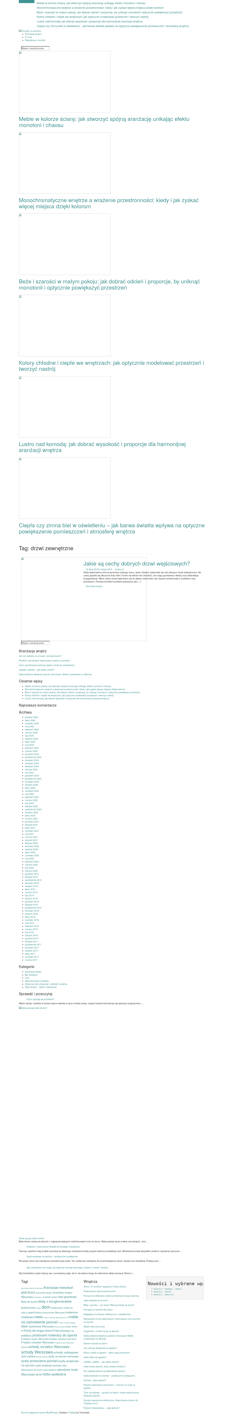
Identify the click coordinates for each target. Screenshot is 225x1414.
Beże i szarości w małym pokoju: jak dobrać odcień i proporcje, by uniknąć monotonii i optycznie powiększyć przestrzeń (109, 12)
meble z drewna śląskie (67, 1323)
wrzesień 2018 (32, 910)
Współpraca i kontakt (35, 40)
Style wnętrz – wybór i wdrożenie (41, 987)
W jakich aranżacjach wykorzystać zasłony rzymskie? (44, 660)
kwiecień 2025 (32, 747)
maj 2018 (29, 922)
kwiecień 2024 (32, 766)
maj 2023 (29, 793)
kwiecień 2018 (32, 926)
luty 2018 (29, 932)
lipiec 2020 (30, 852)
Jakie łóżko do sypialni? (95, 1357)
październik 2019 (33, 879)
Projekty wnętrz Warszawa (64, 1343)
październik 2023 (33, 778)
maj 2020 (29, 858)
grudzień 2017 (32, 938)
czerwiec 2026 (32, 723)
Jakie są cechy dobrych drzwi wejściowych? (137, 563)
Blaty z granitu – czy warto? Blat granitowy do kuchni (109, 1304)
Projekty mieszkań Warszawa (37, 1342)
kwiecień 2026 (32, 729)
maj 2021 (29, 833)
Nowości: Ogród (162, 1292)
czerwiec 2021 (32, 830)
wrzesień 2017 (32, 947)
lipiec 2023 (30, 787)
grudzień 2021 (32, 821)
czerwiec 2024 (32, 763)
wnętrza (52, 1369)
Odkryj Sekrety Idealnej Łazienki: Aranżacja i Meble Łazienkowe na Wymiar (55, 674)
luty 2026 (29, 735)
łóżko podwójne (54, 1374)
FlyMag (72, 1412)
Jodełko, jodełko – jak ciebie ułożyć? (36, 669)
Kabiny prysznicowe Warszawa (50, 1312)
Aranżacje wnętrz (33, 33)
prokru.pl (119, 569)
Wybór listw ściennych (94, 1326)
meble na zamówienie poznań (49, 1319)
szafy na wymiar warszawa (64, 1356)
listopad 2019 (31, 876)
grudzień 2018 (32, 901)
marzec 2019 (31, 892)
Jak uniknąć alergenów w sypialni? (100, 1347)
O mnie (28, 37)
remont (24, 1347)
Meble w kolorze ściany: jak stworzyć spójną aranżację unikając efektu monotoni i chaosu (91, 3)
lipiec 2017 (30, 953)
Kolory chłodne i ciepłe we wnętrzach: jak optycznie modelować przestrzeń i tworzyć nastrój (92, 17)
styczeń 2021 (31, 840)
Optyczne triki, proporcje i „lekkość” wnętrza (46, 983)
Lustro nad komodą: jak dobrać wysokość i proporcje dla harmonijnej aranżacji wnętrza (89, 21)
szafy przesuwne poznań (39, 1360)
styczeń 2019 (31, 898)
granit (31, 1312)
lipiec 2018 (30, 916)
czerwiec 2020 (32, 855)
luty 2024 (29, 772)
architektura (37, 1297)
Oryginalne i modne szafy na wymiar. (101, 1331)
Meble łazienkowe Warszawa (37, 1326)
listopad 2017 (31, 941)
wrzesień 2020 (32, 846)
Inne (27, 977)
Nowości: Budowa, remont (168, 1289)
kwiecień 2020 (32, 861)
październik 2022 (33, 809)
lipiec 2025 (30, 741)
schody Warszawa (37, 1352)
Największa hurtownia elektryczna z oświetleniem (107, 1314)
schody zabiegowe (65, 1352)
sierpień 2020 (31, 849)
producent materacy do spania (54, 1335)
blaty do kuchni (29, 1301)
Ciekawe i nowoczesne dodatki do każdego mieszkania (53, 1246)
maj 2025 (29, 744)
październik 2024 (33, 757)
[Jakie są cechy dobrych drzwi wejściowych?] (84, 598)
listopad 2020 (31, 843)
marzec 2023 (31, 800)
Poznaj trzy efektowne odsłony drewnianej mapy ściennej (111, 1295)
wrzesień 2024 (32, 760)
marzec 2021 (31, 836)
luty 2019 (29, 895)
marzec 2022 (31, 818)
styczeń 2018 (31, 935)
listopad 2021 (31, 824)
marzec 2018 (31, 929)
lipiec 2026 (30, 720)
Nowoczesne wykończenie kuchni (100, 1291)
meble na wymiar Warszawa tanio (55, 1317)
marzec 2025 (31, 750)
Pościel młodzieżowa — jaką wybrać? (102, 1407)
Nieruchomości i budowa (37, 980)
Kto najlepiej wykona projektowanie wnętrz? (105, 1371)
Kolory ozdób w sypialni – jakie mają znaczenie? (107, 1352)
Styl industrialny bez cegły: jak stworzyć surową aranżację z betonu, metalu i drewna (67, 1267)
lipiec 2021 (30, 827)
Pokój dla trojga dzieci (38, 1330)
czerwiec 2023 (32, 790)
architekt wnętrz (50, 1296)
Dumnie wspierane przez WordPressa (39, 1412)
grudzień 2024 (32, 754)
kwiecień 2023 (32, 797)
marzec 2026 (31, 732)
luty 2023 (29, 803)
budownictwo (28, 1307)
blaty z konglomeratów (55, 1301)
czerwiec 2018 (32, 919)
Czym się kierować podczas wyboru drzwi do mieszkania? (47, 665)
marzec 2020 (31, 864)
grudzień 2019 (32, 873)
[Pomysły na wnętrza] (30, 30)
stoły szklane (28, 1356)
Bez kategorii (31, 974)
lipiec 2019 (30, 889)
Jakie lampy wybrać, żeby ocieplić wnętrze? (105, 1366)
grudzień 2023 (32, 775)
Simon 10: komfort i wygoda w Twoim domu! (105, 1286)
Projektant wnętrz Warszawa (35, 1338)
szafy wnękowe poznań (48, 1365)
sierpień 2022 (31, 812)
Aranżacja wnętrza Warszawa (32, 1288)
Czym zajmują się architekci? (40, 999)
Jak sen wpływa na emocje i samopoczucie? (40, 655)
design (38, 1308)
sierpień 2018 (31, 913)
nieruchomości (59, 1327)
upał (45, 1369)
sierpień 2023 (31, 784)
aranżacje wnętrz (44, 1292)
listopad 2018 (31, 904)
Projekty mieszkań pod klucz (63, 1338)
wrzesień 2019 (32, 883)
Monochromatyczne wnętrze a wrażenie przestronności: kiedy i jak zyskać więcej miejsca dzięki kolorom (100, 8)
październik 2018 (33, 907)
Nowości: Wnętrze (163, 1294)
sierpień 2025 (31, 738)
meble (38, 1316)
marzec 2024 (31, 769)
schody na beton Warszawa (49, 1346)
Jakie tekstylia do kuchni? (96, 1300)
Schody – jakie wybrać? (95, 1380)
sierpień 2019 (31, 886)
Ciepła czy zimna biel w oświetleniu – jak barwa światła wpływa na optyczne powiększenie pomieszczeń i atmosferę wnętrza (113, 26)
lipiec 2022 (30, 815)
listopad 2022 (31, 806)
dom (46, 1306)
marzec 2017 (31, 959)
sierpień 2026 (31, 717)
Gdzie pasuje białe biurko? (32, 1238)
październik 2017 (33, 944)
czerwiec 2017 (32, 956)
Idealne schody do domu (95, 1343)
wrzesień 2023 (32, 781)
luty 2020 (29, 867)
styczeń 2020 (31, 870)
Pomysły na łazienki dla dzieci (98, 1309)
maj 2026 (29, 726)
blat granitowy (67, 1297)
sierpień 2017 (31, 950)
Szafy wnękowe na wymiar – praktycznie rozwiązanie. (52, 1256)
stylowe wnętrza (42, 1356)
